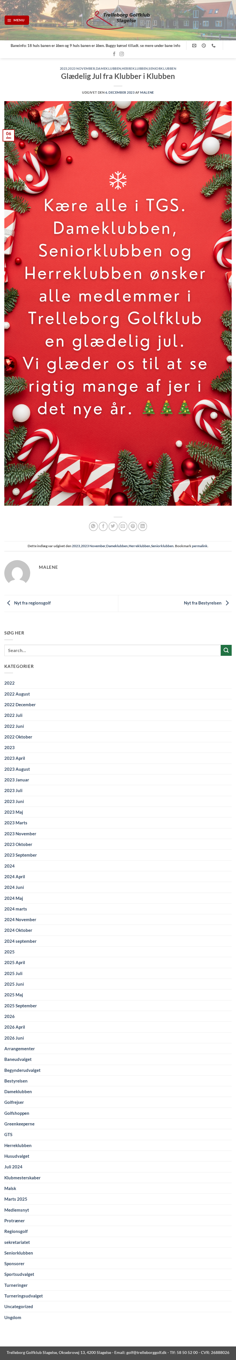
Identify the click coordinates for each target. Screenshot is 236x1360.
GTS (8, 1134)
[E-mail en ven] (123, 526)
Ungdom (12, 1317)
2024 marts (15, 908)
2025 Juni (14, 984)
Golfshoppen (16, 1113)
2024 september (20, 941)
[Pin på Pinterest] (132, 526)
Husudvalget (16, 1156)
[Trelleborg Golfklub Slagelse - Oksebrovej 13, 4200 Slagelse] (118, 20)
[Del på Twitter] (113, 526)
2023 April (14, 758)
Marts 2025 (15, 1199)
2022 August (17, 693)
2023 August (17, 769)
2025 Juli (13, 973)
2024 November (20, 919)
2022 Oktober (18, 736)
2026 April (14, 1027)
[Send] (226, 650)
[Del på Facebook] (103, 526)
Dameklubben (108, 68)
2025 (9, 951)
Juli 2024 (13, 1166)
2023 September (20, 854)
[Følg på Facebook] (114, 54)
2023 (63, 68)
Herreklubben (135, 68)
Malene (147, 92)
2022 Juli (13, 715)
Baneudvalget (18, 1059)
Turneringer (16, 1285)
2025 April (14, 962)
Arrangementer (19, 1048)
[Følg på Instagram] (121, 54)
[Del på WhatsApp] (93, 526)
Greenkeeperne (19, 1123)
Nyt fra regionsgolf (32, 602)
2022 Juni (14, 726)
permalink (200, 546)
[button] (17, 20)
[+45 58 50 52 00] (214, 45)
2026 (9, 1016)
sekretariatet (17, 1242)
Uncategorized (18, 1306)
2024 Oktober (18, 930)
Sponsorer (14, 1263)
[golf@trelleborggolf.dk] (195, 45)
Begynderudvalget (22, 1070)
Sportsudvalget (19, 1274)
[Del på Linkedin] (142, 526)
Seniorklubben (162, 68)
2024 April (14, 876)
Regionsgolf (16, 1231)
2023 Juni (14, 801)
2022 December (20, 704)
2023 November (81, 68)
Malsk (10, 1188)
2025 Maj (13, 994)
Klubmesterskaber (22, 1177)
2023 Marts (15, 822)
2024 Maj (13, 898)
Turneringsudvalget (23, 1295)
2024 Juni (14, 887)
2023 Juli (13, 790)
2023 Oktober (18, 844)
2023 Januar (16, 779)
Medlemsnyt (16, 1209)
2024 (9, 865)
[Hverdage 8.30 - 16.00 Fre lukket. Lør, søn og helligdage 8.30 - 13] (204, 45)
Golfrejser (14, 1102)
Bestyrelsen (16, 1080)
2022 (9, 682)
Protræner (14, 1220)
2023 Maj (13, 812)
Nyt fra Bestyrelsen (203, 602)
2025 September (20, 1005)
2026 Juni (14, 1037)
